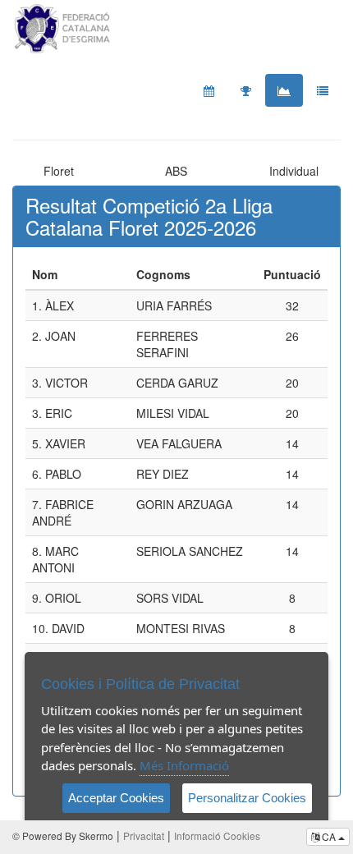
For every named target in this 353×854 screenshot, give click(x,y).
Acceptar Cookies (116, 798)
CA (328, 836)
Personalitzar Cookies (247, 798)
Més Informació (184, 765)
